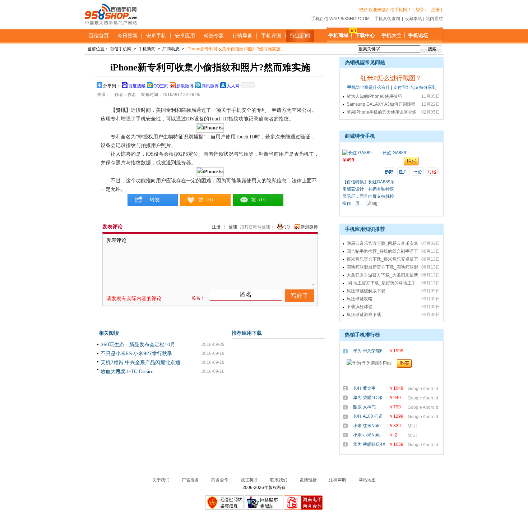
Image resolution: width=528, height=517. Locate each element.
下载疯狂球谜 (359, 306)
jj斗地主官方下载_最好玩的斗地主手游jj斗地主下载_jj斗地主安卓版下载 (381, 283)
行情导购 (242, 35)
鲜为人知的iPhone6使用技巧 (374, 96)
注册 (216, 226)
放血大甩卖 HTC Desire (127, 371)
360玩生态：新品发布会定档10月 (138, 344)
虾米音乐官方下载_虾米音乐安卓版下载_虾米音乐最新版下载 (382, 260)
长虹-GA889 (394, 152)
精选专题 (214, 35)
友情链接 (308, 479)
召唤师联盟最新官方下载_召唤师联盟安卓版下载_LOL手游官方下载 (382, 268)
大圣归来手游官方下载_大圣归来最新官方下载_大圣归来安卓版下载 (382, 276)
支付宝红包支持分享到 (414, 87)
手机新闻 (147, 48)
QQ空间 (160, 85)
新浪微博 (185, 85)
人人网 (233, 85)
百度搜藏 (136, 85)
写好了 (299, 296)
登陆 (232, 226)
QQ (286, 226)
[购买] (405, 363)
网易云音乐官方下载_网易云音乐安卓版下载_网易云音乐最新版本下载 (382, 244)
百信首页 (99, 35)
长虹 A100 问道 (368, 416)
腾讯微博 (210, 85)
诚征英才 (249, 479)
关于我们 (161, 479)
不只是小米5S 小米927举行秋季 (136, 353)
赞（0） (207, 199)
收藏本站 (413, 18)
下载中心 (365, 35)
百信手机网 (120, 48)
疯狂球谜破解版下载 (366, 290)
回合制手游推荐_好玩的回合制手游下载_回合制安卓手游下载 (382, 252)
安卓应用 (185, 35)
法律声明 (337, 479)
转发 (152, 199)
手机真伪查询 (387, 18)
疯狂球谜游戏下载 (364, 314)
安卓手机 (156, 35)
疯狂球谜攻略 (359, 298)
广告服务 (190, 479)
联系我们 (278, 479)
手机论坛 (418, 35)
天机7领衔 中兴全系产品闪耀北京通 (140, 362)
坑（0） (260, 199)
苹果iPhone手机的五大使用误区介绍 (382, 112)
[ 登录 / (419, 9)
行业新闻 (300, 35)
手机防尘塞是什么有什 (368, 87)
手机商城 (338, 35)
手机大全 (391, 35)
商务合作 (219, 479)
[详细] (371, 203)
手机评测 (271, 35)
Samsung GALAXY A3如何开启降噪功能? (381, 105)
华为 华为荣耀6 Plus (368, 351)
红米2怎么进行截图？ (391, 78)
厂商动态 (171, 48)
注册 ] (436, 9)
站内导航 (434, 18)
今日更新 (127, 35)
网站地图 (367, 479)
